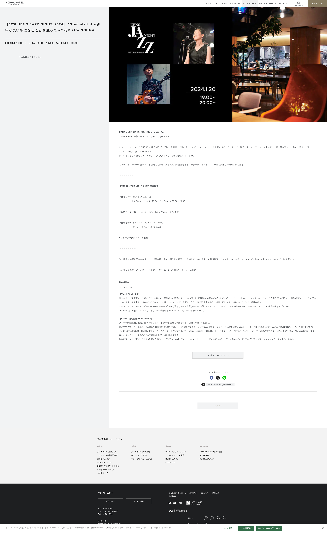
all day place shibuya (105, 469)
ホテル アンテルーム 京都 (141, 459)
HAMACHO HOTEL (105, 462)
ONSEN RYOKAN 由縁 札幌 (211, 452)
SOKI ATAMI (204, 455)
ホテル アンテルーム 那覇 (175, 452)
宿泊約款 (204, 493)
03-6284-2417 (113, 511)
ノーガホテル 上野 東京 (106, 452)
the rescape (170, 462)
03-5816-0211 (108, 508)
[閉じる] (323, 528)
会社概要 (172, 496)
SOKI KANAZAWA (207, 459)
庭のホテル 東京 (103, 459)
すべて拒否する (246, 528)
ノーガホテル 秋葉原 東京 (107, 455)
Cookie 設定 (228, 528)
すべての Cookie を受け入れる (269, 528)
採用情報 (215, 493)
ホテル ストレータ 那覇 (174, 455)
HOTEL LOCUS (171, 459)
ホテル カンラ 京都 (139, 455)
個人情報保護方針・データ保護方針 (183, 493)
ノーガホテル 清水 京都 (140, 452)
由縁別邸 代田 (102, 473)
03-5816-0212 (108, 514)
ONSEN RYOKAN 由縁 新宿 (108, 466)
